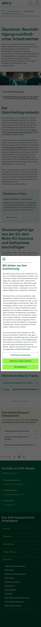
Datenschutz (31, 340)
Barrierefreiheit (24, 349)
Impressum (10, 349)
